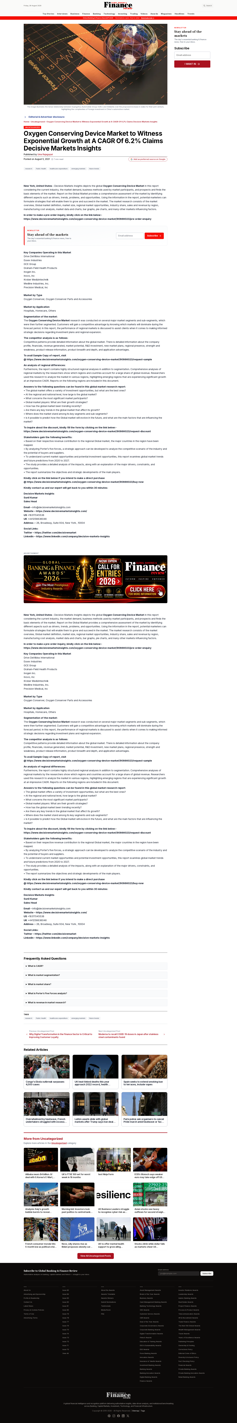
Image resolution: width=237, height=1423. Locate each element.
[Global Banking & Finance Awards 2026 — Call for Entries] (95, 579)
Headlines (179, 14)
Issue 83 (65, 1298)
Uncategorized (38, 122)
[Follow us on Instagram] (113, 1415)
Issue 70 (65, 1349)
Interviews (62, 14)
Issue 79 (65, 1314)
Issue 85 (65, 1290)
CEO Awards (144, 1310)
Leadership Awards (185, 1294)
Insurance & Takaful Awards (150, 1361)
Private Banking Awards (187, 1369)
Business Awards (146, 1298)
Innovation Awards (147, 1357)
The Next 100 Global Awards (189, 1326)
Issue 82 (65, 1302)
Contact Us (28, 1302)
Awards (154, 14)
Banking (97, 14)
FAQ (102, 1314)
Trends (190, 14)
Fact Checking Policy (186, 1361)
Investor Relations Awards (188, 1290)
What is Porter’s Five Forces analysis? (47, 993)
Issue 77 (65, 1322)
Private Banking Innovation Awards (191, 1373)
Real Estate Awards (185, 1302)
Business (74, 14)
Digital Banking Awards (148, 1377)
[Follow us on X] (128, 1415)
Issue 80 (65, 1310)
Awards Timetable (108, 1294)
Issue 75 (65, 1330)
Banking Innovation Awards (150, 1373)
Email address (163, 1270)
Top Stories (48, 14)
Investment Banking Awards (150, 1365)
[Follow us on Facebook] (118, 1415)
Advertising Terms (31, 1318)
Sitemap (135, 1411)
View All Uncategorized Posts (95, 1256)
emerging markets (78, 169)
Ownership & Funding (186, 1345)
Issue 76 (65, 1326)
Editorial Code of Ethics (187, 1353)
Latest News (28, 1306)
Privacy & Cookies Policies (34, 1310)
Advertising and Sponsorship (34, 1294)
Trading (134, 14)
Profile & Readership (31, 1298)
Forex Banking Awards (148, 1353)
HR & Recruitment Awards (188, 1318)
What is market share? (39, 984)
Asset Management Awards (150, 1290)
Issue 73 (65, 1338)
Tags (143, 1411)
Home (26, 122)
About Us (27, 1290)
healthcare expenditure (59, 169)
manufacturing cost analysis (39, 209)
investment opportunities (80, 390)
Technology (109, 14)
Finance (86, 14)
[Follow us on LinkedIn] (123, 1415)
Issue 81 (65, 1306)
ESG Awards (144, 1349)
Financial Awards (184, 1365)
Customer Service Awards (150, 1314)
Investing (122, 14)
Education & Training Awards (151, 1341)
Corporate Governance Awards (152, 1326)
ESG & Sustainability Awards (150, 1345)
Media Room (106, 1310)
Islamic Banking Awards (187, 1298)
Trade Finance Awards (187, 1322)
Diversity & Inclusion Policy (188, 1357)
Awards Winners (107, 1298)
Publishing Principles (186, 1341)
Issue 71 (65, 1345)
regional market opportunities (92, 205)
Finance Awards (146, 1381)
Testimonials (106, 1306)
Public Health (41, 169)
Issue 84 (65, 1294)
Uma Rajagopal (45, 154)
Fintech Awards (146, 1338)
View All (65, 1353)
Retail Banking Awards (186, 1377)
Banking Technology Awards (150, 1306)
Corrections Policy (185, 1349)
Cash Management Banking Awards (153, 1302)
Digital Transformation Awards (151, 1334)
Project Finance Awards (187, 1306)
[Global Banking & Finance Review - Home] (118, 5)
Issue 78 (65, 1318)
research (28, 169)
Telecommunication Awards (189, 1314)
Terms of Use (29, 1314)
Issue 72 (65, 1341)
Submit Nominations (108, 1302)
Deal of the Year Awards (149, 1322)
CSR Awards (144, 1318)
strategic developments (85, 472)
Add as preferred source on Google (149, 159)
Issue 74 (65, 1334)
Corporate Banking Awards (150, 1330)
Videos (144, 14)
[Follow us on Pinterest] (109, 1415)
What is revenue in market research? (47, 1002)
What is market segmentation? (44, 975)
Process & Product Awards (188, 1310)
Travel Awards (184, 1334)
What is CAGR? (35, 966)
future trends (94, 169)
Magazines (166, 14)
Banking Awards (146, 1369)
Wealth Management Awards (189, 1330)
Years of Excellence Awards (189, 1338)
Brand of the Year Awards (150, 1294)
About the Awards (108, 1290)
